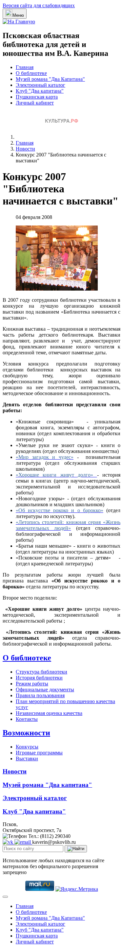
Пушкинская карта (37, 97)
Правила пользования (40, 695)
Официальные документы (45, 689)
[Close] (5, 897)
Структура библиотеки (41, 672)
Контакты (27, 719)
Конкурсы (27, 746)
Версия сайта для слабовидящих (39, 5)
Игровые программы (39, 752)
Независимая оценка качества (49, 713)
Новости (15, 771)
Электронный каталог (40, 85)
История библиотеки (39, 677)
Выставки (27, 758)
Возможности (26, 732)
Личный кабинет (35, 103)
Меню (18, 15)
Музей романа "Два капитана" (47, 784)
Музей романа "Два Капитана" (50, 79)
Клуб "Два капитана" (40, 91)
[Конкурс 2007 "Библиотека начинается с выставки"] (57, 289)
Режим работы (32, 683)
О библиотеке (31, 73)
